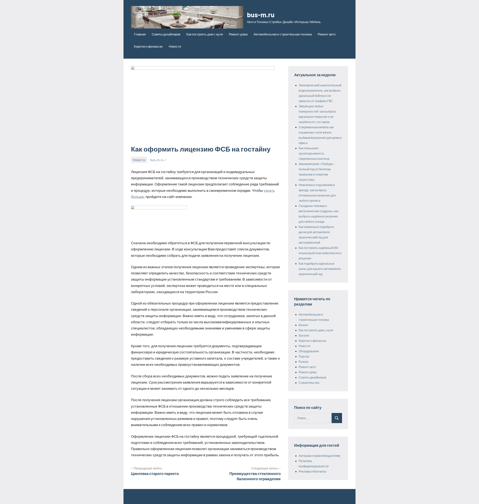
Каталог (304, 335)
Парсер (304, 356)
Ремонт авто (326, 34)
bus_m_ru (157, 160)
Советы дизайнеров (166, 34)
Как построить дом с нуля (204, 34)
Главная (140, 34)
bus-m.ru (260, 14)
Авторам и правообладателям (319, 455)
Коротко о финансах (148, 46)
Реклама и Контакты (312, 471)
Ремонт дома (238, 34)
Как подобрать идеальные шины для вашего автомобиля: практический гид (320, 269)
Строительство (309, 382)
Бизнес (304, 325)
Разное (304, 361)
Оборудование (309, 351)
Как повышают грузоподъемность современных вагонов (314, 153)
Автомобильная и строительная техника (283, 34)
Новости (175, 46)
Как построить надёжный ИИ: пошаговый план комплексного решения (320, 253)
